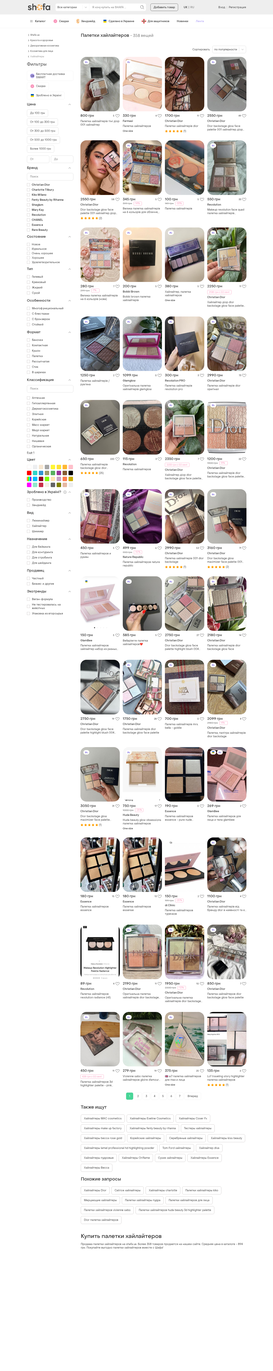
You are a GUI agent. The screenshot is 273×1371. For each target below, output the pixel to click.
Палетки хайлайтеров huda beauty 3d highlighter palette (175, 1210)
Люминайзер (40, 520)
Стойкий (37, 324)
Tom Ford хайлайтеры (176, 1148)
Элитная (37, 414)
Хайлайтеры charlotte (163, 1190)
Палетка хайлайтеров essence (94, 908)
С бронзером (41, 319)
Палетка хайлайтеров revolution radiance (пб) (95, 995)
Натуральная (40, 435)
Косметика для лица (41, 51)
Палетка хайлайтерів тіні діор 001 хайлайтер (99, 123)
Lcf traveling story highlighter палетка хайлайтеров (226, 1078)
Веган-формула (42, 599)
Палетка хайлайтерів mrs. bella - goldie (182, 726)
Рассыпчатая (40, 361)
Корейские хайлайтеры (145, 1138)
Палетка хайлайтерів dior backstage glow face (223, 647)
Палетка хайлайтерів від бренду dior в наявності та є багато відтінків (226, 908)
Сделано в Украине (121, 21)
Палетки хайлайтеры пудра (142, 1200)
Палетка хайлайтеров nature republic (141, 563)
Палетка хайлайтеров (137, 126)
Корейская (39, 419)
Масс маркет (41, 425)
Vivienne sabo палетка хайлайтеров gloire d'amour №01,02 (141, 1078)
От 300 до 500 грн (42, 131)
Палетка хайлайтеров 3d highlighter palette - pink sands (96, 1083)
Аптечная (38, 398)
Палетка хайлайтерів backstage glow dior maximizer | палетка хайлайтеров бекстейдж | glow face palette (97, 466)
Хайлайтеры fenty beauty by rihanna (153, 1128)
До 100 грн (37, 113)
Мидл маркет (41, 430)
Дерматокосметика (45, 409)
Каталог (40, 21)
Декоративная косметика (44, 45)
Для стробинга (42, 557)
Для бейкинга (41, 547)
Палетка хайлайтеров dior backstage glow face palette (225, 995)
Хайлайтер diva (209, 1148)
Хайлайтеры (37, 56)
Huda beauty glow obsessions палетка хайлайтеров (142, 821)
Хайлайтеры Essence (205, 1158)
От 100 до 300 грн (42, 122)
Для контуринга (42, 552)
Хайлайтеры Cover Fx (193, 1118)
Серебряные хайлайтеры (186, 1138)
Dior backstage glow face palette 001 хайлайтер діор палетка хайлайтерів (225, 127)
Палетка (37, 356)
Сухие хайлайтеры (170, 1158)
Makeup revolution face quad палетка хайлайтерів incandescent (225, 211)
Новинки (182, 21)
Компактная (40, 345)
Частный (38, 578)
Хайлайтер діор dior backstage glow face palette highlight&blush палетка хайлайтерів (183, 476)
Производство (41, 500)
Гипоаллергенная (44, 403)
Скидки (64, 21)
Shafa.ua (35, 34)
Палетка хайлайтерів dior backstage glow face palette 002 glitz (225, 474)
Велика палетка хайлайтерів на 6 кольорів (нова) (99, 297)
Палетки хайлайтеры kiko (201, 1190)
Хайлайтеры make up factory (102, 1128)
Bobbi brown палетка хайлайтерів (136, 298)
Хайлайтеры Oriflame (136, 1158)
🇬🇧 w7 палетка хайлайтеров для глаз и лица (183, 1078)
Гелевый (37, 277)
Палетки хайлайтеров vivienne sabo (107, 1210)
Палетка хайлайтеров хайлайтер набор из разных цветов (98, 647)
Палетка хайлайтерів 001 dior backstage (184, 560)
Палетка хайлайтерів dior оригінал (223, 387)
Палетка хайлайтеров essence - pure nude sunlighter (179, 818)
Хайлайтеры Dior (95, 1190)
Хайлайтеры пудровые (99, 1158)
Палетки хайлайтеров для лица (189, 1200)
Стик (35, 367)
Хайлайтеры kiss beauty (226, 1138)
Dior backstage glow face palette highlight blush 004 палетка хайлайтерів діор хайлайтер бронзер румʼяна (183, 647)
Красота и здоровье (41, 40)
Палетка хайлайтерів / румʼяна (95, 382)
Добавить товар (164, 7)
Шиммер (38, 531)
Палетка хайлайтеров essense (137, 908)
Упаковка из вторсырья (47, 613)
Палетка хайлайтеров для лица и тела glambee (224, 818)
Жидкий (37, 287)
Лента (200, 21)
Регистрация (237, 7)
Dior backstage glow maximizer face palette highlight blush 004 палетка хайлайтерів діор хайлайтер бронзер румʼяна (98, 818)
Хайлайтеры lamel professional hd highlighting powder (119, 1148)
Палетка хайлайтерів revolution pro (178, 387)
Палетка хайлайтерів (178, 208)
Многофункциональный (48, 308)
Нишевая (38, 441)
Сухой (36, 293)
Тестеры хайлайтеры (198, 1128)
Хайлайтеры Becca (96, 1168)
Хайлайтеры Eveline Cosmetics (150, 1118)
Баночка (37, 340)
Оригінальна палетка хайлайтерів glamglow (137, 387)
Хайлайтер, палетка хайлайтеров (178, 293)
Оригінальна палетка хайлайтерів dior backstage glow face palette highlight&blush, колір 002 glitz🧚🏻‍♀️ (141, 995)
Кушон (36, 351)
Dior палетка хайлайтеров (101, 1220)
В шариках (39, 372)
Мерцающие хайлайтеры (100, 1200)
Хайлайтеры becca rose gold (103, 1138)
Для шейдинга (41, 563)
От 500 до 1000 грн (43, 140)
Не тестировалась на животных (46, 606)
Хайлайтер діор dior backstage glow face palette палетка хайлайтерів (225, 304)
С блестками (40, 314)
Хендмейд (88, 21)
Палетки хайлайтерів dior (181, 126)
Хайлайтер (39, 526)
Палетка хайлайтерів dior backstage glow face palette (141, 730)
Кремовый (39, 282)
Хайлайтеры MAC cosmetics (103, 1118)
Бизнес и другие (43, 584)
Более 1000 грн (40, 149)
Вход (221, 7)
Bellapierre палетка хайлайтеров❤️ (135, 642)
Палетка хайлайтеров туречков (179, 912)
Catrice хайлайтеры (128, 1190)
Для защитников (158, 21)
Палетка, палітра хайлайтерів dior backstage (226, 734)
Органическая (41, 446)
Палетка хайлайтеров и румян (95, 555)
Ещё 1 (31, 453)
